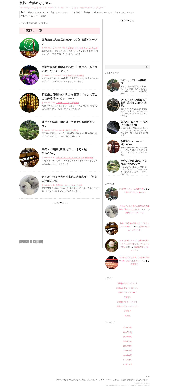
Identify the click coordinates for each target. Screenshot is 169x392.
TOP (23, 12)
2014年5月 (127, 346)
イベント (66, 103)
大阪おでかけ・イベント (124, 12)
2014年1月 (127, 360)
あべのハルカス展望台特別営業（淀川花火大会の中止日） (133, 103)
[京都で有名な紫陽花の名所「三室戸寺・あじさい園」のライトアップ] (29, 87)
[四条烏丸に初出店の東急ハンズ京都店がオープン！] (29, 59)
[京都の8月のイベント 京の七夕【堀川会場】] (113, 133)
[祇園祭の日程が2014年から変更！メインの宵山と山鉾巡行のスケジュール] (29, 114)
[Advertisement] (39, 220)
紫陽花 (81, 75)
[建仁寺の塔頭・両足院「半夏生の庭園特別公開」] (29, 142)
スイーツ (75, 185)
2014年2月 (127, 355)
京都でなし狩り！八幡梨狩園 (133, 81)
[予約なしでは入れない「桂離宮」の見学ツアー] (113, 172)
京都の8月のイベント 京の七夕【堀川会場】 (134, 123)
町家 (91, 158)
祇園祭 (76, 103)
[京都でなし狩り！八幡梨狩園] (113, 91)
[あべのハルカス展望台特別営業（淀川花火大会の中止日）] (113, 111)
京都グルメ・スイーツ (29, 16)
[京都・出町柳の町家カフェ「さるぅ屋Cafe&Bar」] (29, 169)
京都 (95, 48)
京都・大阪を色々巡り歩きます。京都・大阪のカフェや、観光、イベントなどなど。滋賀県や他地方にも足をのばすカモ (102, 380)
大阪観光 (87, 12)
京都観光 (77, 12)
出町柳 (87, 158)
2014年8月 (127, 332)
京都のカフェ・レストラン (37, 12)
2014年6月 (127, 342)
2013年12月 (127, 365)
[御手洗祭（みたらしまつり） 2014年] (113, 152)
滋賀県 (43, 16)
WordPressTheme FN (142, 383)
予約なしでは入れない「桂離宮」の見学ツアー (133, 162)
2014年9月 (127, 328)
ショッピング (88, 48)
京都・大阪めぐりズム (35, 3)
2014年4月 (127, 351)
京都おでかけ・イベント (102, 12)
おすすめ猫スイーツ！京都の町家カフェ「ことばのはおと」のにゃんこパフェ (134, 244)
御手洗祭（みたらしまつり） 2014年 (132, 143)
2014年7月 (127, 337)
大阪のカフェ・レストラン (61, 12)
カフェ (77, 158)
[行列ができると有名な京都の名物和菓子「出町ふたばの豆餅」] (29, 196)
